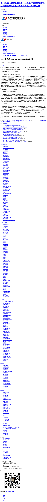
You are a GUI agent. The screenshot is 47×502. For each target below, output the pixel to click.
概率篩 (4, 242)
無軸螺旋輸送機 (6, 303)
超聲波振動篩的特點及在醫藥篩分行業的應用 (13, 131)
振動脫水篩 (5, 295)
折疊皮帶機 (5, 329)
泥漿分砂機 (5, 229)
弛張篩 (4, 255)
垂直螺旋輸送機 (6, 338)
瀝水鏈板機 (5, 321)
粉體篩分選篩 (6, 224)
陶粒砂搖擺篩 (6, 158)
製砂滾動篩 (5, 233)
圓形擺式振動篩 (6, 189)
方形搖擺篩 (5, 195)
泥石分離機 (5, 239)
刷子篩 (4, 198)
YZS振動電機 (6, 419)
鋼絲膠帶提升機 (6, 381)
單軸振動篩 (5, 251)
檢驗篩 (4, 196)
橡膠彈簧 (5, 430)
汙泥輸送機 (5, 316)
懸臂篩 (4, 276)
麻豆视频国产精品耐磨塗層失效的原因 (11, 125)
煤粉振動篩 (5, 285)
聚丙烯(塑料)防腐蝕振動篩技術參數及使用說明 (13, 129)
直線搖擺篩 (5, 180)
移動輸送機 (5, 345)
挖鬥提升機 (5, 369)
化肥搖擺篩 (5, 174)
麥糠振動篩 (5, 215)
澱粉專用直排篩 (6, 170)
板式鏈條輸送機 (6, 332)
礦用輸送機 (5, 322)
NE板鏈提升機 (6, 380)
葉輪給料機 (5, 407)
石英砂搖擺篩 (6, 178)
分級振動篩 (5, 226)
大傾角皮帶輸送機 (7, 357)
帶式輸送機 (5, 313)
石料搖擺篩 (5, 171)
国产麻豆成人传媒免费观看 (9, 220)
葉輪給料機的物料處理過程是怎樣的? (11, 135)
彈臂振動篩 (5, 249)
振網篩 (4, 258)
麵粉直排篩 (5, 168)
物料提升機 (5, 368)
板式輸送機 (5, 326)
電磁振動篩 (5, 245)
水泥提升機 (5, 375)
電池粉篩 (5, 247)
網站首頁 (5, 27)
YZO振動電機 (6, 420)
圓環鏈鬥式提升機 (7, 384)
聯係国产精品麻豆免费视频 (9, 14)
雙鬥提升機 (5, 377)
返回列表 (2, 65)
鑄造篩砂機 (5, 232)
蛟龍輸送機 (5, 337)
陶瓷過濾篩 (5, 165)
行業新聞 (27, 55)
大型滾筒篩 (5, 252)
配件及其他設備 (3, 423)
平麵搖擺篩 (5, 155)
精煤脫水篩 (5, 267)
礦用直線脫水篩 (6, 261)
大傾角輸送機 (6, 310)
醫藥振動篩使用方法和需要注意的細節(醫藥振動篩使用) (15, 127)
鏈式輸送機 (5, 304)
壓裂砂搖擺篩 (6, 173)
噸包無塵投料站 (6, 425)
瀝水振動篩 (5, 212)
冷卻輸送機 (5, 334)
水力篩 (4, 241)
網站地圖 (2, 500)
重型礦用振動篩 (3, 222)
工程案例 (5, 32)
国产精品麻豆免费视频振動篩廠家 (12, 55)
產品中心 (5, 29)
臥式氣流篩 (5, 200)
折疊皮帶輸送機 (6, 347)
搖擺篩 (4, 208)
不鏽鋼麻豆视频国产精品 (8, 148)
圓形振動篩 (5, 218)
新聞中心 (5, 30)
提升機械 (2, 363)
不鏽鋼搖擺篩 (6, 181)
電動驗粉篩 (5, 151)
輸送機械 (2, 299)
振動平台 (5, 431)
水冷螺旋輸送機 (6, 328)
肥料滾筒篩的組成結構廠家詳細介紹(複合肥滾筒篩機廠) (19, 120)
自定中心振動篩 (6, 280)
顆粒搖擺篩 (5, 176)
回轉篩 (4, 214)
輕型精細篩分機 (3, 144)
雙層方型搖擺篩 (6, 159)
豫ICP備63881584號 (10, 491)
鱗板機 (4, 360)
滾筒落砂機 (5, 244)
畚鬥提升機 (5, 372)
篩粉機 (4, 205)
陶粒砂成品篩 (6, 230)
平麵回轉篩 (5, 202)
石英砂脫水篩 (6, 260)
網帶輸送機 (5, 307)
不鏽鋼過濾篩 (6, 167)
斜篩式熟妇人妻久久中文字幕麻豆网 (11, 427)
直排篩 (4, 203)
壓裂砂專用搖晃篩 (7, 186)
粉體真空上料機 (6, 341)
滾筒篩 (4, 289)
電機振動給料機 (6, 408)
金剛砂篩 (5, 184)
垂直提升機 (5, 365)
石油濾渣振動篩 (6, 211)
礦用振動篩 (5, 272)
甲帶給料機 (5, 405)
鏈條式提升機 (6, 367)
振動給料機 (5, 411)
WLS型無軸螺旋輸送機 (8, 301)
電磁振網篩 (5, 274)
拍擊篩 (4, 199)
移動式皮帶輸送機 (7, 312)
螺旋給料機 (5, 395)
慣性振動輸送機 (6, 348)
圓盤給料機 (5, 401)
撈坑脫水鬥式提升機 (7, 371)
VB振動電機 (5, 417)
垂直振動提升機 (6, 383)
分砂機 (4, 227)
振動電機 (2, 415)
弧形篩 (4, 294)
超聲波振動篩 (6, 209)
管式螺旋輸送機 (6, 353)
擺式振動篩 (5, 183)
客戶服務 (5, 35)
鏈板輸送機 (5, 354)
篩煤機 (4, 279)
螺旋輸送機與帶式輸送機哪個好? (10, 134)
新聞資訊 (23, 55)
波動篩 (4, 257)
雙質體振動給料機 (7, 404)
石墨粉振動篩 (6, 161)
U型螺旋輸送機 (6, 351)
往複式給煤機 (6, 413)
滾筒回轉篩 (5, 263)
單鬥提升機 (5, 374)
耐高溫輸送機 (6, 350)
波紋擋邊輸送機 (6, 356)
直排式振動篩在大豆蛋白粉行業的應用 (11, 132)
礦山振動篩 (5, 283)
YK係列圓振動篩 (6, 292)
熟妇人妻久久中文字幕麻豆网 (9, 428)
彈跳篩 (4, 248)
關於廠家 (5, 11)
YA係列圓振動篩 (6, 291)
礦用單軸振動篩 (6, 286)
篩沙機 (4, 277)
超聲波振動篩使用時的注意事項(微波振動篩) (12, 128)
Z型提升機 (5, 387)
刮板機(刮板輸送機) (7, 315)
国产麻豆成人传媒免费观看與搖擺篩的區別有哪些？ (15, 141)
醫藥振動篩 (5, 146)
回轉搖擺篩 (5, 153)
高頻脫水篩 (5, 270)
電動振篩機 (5, 149)
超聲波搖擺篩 (6, 156)
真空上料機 (5, 434)
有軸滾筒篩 (5, 264)
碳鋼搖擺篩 (5, 177)
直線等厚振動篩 (6, 297)
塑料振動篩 (5, 162)
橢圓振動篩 (5, 273)
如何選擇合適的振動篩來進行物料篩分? (11, 140)
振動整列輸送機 (6, 323)
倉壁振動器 (5, 433)
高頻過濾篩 (5, 206)
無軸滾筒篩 (5, 266)
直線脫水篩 (5, 269)
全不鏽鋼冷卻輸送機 (7, 340)
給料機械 (2, 390)
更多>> (5, 123)
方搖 (4, 192)
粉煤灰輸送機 (6, 335)
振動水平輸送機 (6, 344)
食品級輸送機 (6, 331)
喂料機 (4, 398)
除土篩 (4, 235)
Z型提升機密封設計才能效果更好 (10, 137)
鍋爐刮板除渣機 (6, 318)
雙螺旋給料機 (6, 392)
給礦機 (4, 393)
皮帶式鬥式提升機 (7, 399)
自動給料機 (5, 396)
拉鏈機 (4, 325)
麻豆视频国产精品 (7, 217)
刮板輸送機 (5, 359)
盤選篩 (4, 236)
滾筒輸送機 (5, 309)
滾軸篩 (4, 152)
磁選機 (4, 254)
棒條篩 (4, 288)
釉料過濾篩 (5, 164)
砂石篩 (4, 238)
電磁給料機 (5, 410)
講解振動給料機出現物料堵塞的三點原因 (12, 138)
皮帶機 (4, 343)
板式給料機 (5, 402)
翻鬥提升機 (5, 378)
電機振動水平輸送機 (7, 319)
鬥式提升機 (5, 386)
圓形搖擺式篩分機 (7, 193)
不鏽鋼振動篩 (6, 187)
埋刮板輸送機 (6, 306)
